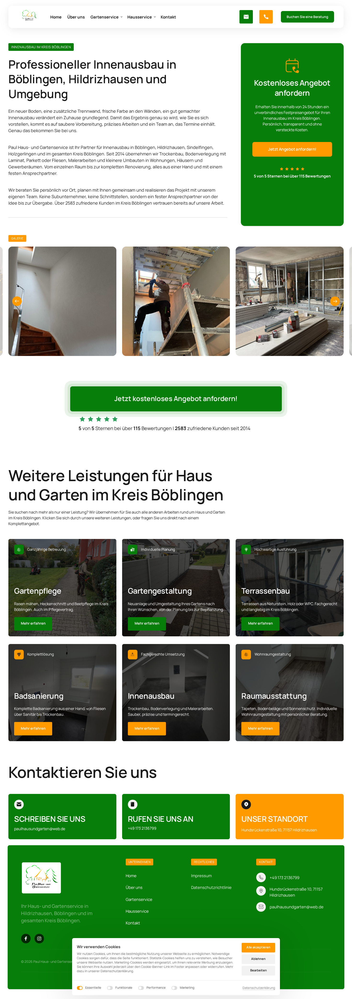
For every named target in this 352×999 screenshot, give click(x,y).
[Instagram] (39, 938)
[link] (33, 624)
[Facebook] (26, 938)
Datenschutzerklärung (259, 988)
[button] (335, 301)
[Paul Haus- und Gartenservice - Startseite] (29, 17)
